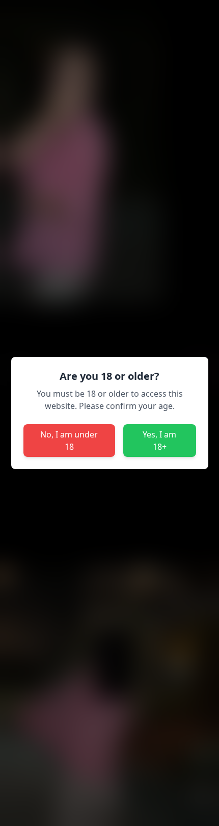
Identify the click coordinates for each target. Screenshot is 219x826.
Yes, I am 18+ (159, 440)
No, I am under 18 (69, 440)
